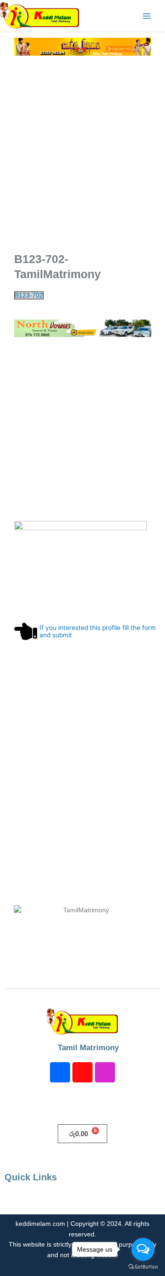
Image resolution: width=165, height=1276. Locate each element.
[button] (82, 1201)
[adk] (82, 328)
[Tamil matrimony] (82, 46)
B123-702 (29, 295)
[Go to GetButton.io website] (143, 1267)
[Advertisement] (82, 157)
